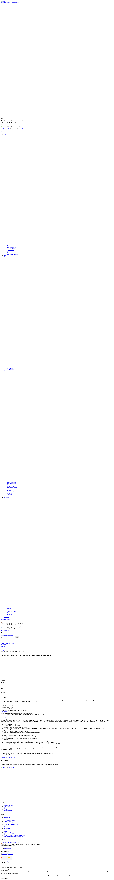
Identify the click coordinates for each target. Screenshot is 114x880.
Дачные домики (8, 808)
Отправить (3, 717)
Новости (9, 608)
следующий (11, 646)
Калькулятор (10, 493)
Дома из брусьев (8, 806)
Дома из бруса (10, 250)
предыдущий (4, 646)
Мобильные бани (8, 812)
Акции (5, 496)
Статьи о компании (9, 832)
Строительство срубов (10, 818)
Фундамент (7, 817)
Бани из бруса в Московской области (13, 836)
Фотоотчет (3, 643)
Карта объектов (11, 486)
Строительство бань (9, 823)
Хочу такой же (4, 711)
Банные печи (7, 821)
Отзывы (9, 485)
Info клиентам (7, 829)
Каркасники (7, 809)
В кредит (9, 490)
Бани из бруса (10, 251)
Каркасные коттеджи (12, 248)
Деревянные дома (11, 245)
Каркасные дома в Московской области (14, 835)
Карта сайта (7, 838)
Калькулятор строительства (11, 824)
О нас (8, 610)
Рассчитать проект (5, 2)
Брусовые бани (8, 810)
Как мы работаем (11, 611)
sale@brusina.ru (5, 630)
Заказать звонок (14, 2)
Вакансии (9, 614)
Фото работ (7, 828)
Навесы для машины (12, 254)
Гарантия (9, 494)
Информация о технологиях (11, 827)
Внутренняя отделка (9, 820)
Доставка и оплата (12, 489)
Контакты (24, 129)
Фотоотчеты (10, 368)
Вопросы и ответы (12, 487)
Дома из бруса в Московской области (13, 834)
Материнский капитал (13, 492)
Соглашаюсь (4, 878)
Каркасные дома (11, 247)
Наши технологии (11, 483)
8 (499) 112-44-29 (5, 129)
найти (17, 637)
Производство (10, 612)
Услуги (5, 255)
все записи (3, 644)
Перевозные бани (11, 252)
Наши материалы (11, 482)
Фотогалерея (10, 369)
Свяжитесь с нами (14, 842)
